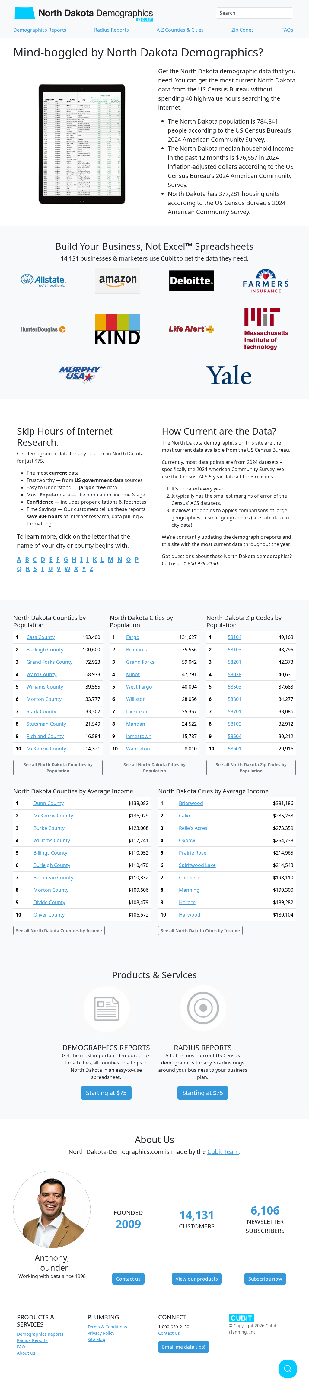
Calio (184, 815)
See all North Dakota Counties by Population (58, 768)
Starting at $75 (106, 1093)
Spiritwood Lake (197, 865)
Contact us (128, 1279)
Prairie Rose (192, 852)
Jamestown (138, 736)
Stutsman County (46, 724)
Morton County (44, 699)
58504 (234, 736)
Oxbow (187, 840)
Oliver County (49, 914)
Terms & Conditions (107, 1327)
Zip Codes (242, 30)
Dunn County (48, 803)
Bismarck (136, 649)
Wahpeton (138, 748)
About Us (26, 1353)
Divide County (49, 902)
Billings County (50, 852)
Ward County (41, 674)
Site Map (96, 1339)
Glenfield (189, 877)
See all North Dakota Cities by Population (154, 768)
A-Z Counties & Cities (180, 30)
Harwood (189, 914)
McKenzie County (46, 748)
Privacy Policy (101, 1333)
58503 (234, 686)
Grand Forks (140, 662)
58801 (234, 699)
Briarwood (191, 803)
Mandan (135, 724)
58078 (234, 674)
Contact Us (169, 1333)
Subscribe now (265, 1279)
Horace (187, 902)
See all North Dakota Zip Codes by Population (251, 768)
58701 (234, 711)
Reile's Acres (193, 828)
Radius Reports (111, 30)
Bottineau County (53, 877)
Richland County (45, 736)
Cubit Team (223, 1152)
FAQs (287, 30)
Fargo (132, 637)
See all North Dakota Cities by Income (200, 930)
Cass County (41, 637)
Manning (189, 890)
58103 (234, 649)
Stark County (41, 711)
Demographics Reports (39, 30)
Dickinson (137, 711)
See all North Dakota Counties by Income (59, 930)
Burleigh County (45, 649)
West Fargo (139, 686)
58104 (234, 637)
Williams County (45, 686)
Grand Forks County (49, 662)
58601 (234, 748)
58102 (234, 724)
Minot (133, 674)
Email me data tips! (183, 1346)
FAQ (21, 1347)
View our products (197, 1279)
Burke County (49, 828)
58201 (234, 662)
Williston (136, 699)
